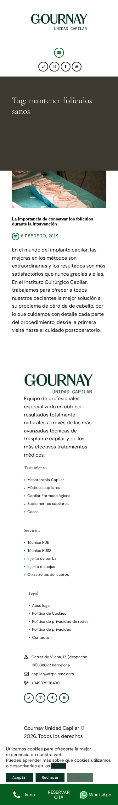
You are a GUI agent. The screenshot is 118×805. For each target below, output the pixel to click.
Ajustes (80, 777)
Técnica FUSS (39, 550)
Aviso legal (41, 605)
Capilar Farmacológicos (48, 495)
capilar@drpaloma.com (52, 673)
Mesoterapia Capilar (45, 479)
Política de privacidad (51, 629)
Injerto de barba (42, 558)
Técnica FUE (38, 542)
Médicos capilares (43, 487)
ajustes (58, 766)
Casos (32, 511)
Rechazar (50, 777)
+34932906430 (45, 683)
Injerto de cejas (41, 566)
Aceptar (19, 777)
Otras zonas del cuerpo (48, 574)
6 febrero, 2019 (40, 235)
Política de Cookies (49, 613)
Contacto (40, 637)
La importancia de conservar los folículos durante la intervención (52, 221)
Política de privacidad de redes (60, 621)
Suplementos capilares (48, 503)
